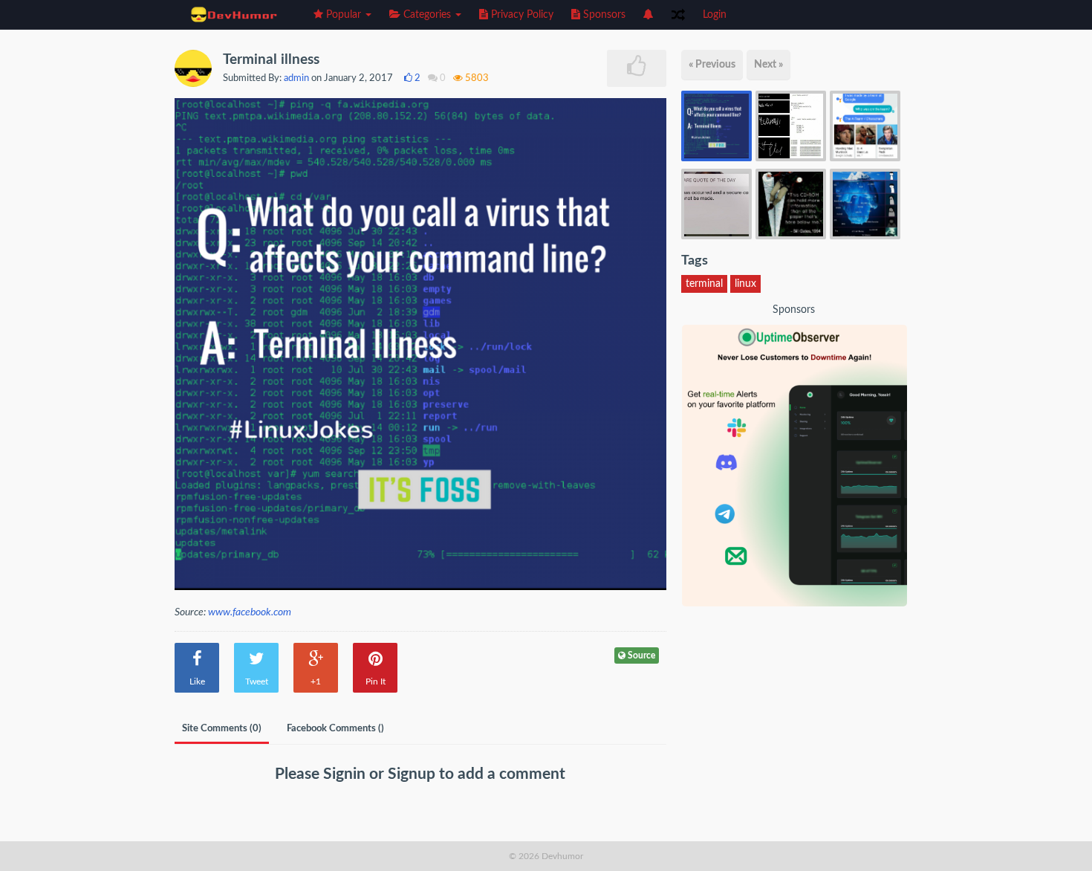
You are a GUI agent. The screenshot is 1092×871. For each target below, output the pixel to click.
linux (745, 284)
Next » (768, 64)
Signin (346, 774)
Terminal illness (271, 60)
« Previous (712, 64)
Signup (413, 774)
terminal (704, 284)
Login (715, 15)
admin (296, 78)
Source (640, 655)
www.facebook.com (249, 612)
